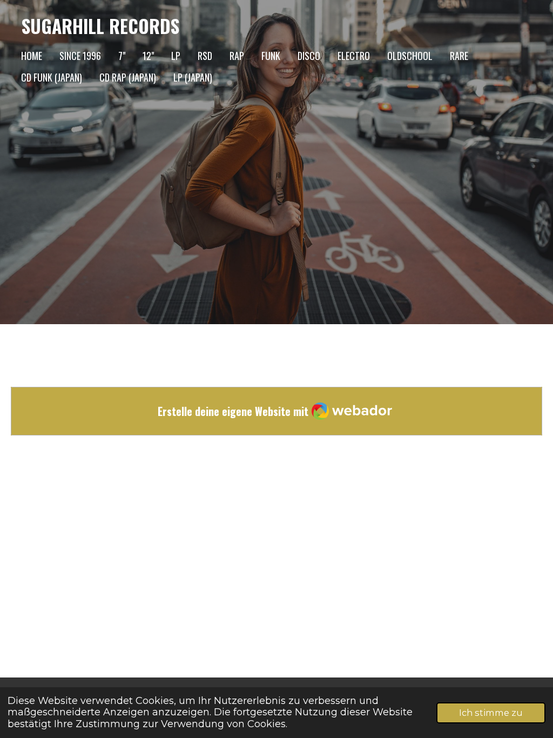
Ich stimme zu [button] (491, 712)
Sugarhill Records (100, 25)
